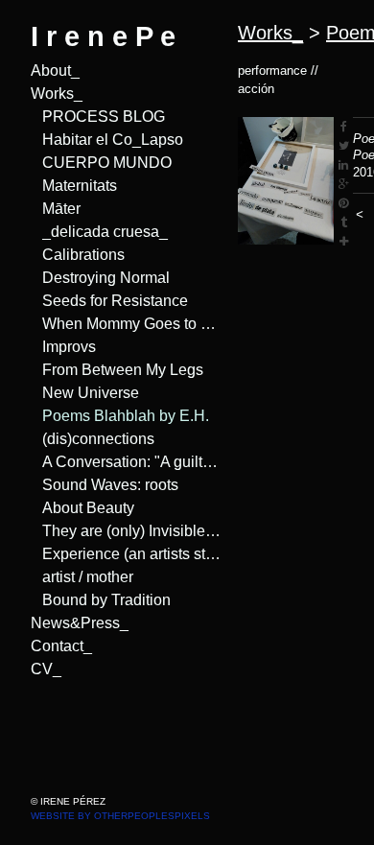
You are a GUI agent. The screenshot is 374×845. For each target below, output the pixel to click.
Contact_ (58, 646)
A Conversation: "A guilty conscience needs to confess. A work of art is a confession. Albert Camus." (132, 462)
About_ (53, 71)
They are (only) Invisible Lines (132, 531)
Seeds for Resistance (106, 301)
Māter (62, 209)
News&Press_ (75, 623)
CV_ (43, 669)
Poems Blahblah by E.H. (118, 416)
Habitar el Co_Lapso (106, 140)
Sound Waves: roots (104, 485)
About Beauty (84, 508)
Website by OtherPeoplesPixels (120, 815)
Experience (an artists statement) (132, 554)
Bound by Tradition (101, 600)
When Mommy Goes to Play (127, 324)
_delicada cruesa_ (98, 232)
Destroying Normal (102, 278)
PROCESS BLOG (92, 117)
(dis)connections (93, 439)
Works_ (55, 94)
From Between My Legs (115, 370)
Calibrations (80, 255)
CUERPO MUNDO (96, 163)
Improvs (68, 347)
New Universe (85, 393)
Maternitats (79, 186)
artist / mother (87, 577)
